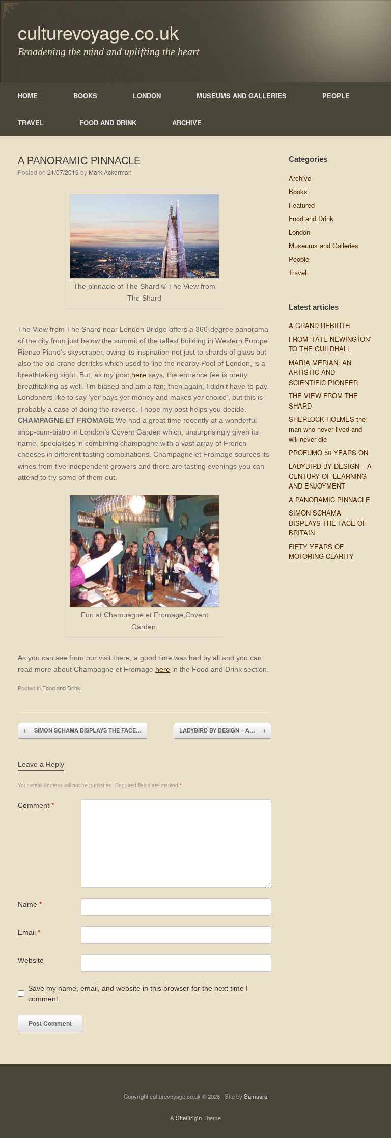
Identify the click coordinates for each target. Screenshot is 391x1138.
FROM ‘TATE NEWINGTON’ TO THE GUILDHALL (330, 344)
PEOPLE (336, 95)
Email (29, 932)
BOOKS (85, 95)
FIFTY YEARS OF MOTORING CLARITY (321, 551)
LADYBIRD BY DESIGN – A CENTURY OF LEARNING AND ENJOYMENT (330, 476)
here (138, 375)
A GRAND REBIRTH (319, 325)
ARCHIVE (187, 122)
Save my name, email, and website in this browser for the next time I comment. (138, 993)
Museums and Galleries (323, 245)
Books (298, 191)
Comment (36, 805)
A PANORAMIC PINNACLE (329, 499)
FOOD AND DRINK (107, 122)
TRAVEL (31, 122)
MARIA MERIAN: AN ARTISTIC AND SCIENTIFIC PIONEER (323, 372)
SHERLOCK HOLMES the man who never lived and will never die (327, 429)
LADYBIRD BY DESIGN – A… (222, 730)
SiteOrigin (189, 1118)
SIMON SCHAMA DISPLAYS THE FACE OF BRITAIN (328, 522)
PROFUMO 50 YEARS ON (328, 452)
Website (31, 960)
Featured (302, 205)
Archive (300, 178)
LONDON (147, 95)
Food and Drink (61, 688)
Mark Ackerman (110, 172)
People (299, 259)
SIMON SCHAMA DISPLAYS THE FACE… (82, 730)
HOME (28, 95)
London (299, 232)
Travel (297, 272)
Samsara (255, 1096)
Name (30, 904)
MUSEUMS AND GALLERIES (242, 95)
